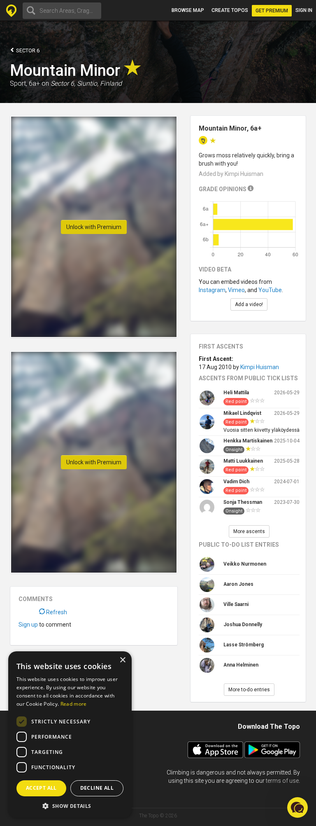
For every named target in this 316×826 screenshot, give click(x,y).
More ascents (249, 531)
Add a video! (249, 304)
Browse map (188, 10)
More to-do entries (249, 690)
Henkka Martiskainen (247, 441)
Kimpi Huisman (259, 367)
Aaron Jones (238, 584)
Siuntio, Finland (99, 83)
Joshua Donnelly (242, 624)
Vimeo (236, 290)
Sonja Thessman (242, 502)
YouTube (270, 290)
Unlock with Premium (93, 227)
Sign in (303, 10)
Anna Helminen (240, 665)
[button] (69, 806)
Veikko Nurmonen (244, 564)
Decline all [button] (97, 787)
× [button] (122, 660)
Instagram (212, 290)
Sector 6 (27, 50)
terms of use (282, 780)
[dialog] (70, 734)
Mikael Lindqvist (242, 413)
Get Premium (272, 11)
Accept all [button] (41, 787)
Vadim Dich (236, 481)
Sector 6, (63, 83)
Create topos (229, 10)
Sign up (28, 624)
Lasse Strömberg (243, 645)
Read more (73, 703)
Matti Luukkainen (243, 461)
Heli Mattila (236, 392)
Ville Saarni (236, 604)
